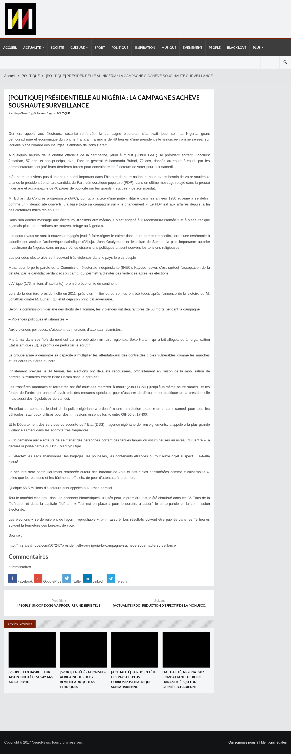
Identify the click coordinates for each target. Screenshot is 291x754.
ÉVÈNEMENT (192, 47)
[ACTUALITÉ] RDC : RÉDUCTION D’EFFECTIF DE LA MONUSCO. (159, 605)
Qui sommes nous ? (243, 742)
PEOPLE (215, 47)
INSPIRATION (145, 47)
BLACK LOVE (236, 47)
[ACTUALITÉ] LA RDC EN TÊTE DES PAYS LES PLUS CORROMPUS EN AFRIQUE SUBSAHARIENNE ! (133, 679)
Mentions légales (274, 742)
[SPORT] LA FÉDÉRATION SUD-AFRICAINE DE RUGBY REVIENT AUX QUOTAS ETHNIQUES (83, 679)
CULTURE (78, 47)
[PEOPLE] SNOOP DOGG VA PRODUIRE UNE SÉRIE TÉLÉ (58, 605)
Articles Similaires (19, 624)
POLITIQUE (119, 47)
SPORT (100, 47)
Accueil (10, 76)
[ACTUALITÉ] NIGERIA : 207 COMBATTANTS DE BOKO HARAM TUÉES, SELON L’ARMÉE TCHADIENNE (183, 679)
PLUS (257, 47)
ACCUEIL (10, 47)
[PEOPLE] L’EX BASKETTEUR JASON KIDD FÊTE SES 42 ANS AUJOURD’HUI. (31, 677)
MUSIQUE (168, 47)
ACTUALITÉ (32, 47)
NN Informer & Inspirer (20, 19)
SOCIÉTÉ (57, 47)
